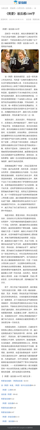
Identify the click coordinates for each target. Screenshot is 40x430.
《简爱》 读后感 (7, 421)
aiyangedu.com (23, 427)
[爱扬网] (20, 2)
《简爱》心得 (6, 390)
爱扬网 (12, 8)
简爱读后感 (5, 399)
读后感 (28, 8)
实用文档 (20, 8)
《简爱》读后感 (7, 403)
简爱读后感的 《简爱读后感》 (12, 381)
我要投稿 (36, 19)
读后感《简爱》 (7, 394)
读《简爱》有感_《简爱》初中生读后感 (16, 385)
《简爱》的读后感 (8, 417)
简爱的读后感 (6, 408)
